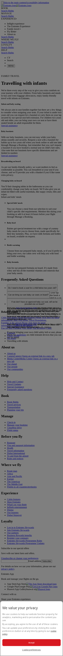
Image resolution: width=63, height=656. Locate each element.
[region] (31, 628)
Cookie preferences (31, 649)
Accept (31, 642)
